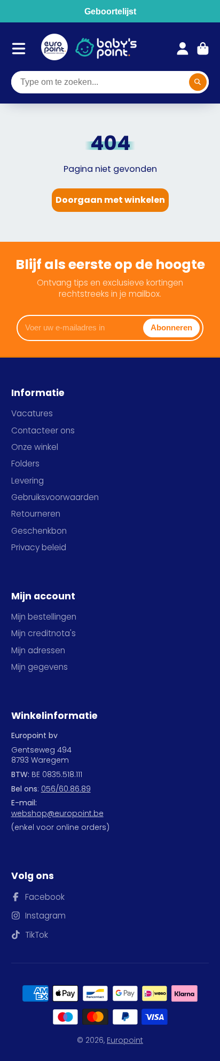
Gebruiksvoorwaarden (55, 497)
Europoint (125, 1040)
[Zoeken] (198, 82)
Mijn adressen (38, 650)
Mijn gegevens (39, 666)
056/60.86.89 (66, 788)
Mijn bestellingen (43, 616)
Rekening (182, 48)
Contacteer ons (43, 430)
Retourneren (35, 513)
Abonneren (171, 327)
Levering (27, 480)
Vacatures (32, 413)
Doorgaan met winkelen (110, 200)
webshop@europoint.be (57, 813)
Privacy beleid (38, 547)
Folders (25, 463)
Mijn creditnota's (43, 633)
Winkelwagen (203, 48)
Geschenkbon (39, 530)
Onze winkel (34, 447)
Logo (54, 49)
